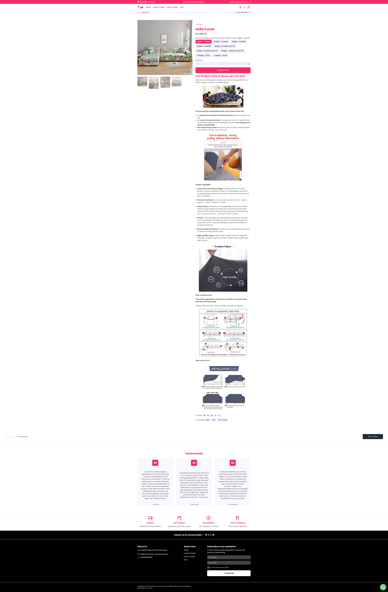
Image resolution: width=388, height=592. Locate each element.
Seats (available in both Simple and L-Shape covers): (222, 38)
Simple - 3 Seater (239, 41)
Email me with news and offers (219, 567)
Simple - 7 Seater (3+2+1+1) (232, 51)
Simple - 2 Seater (221, 41)
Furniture (199, 24)
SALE (182, 7)
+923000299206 (145, 557)
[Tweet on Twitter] (244, 12)
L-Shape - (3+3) (203, 55)
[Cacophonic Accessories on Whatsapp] (143, 2)
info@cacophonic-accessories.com (153, 554)
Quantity (199, 60)
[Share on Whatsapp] (248, 12)
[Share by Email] (250, 12)
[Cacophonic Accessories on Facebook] (138, 2)
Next (190, 47)
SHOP (214, 420)
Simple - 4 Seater (204, 46)
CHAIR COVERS (158, 7)
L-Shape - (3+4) (220, 55)
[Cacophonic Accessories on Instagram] (140, 2)
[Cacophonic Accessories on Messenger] (145, 2)
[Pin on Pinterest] (246, 12)
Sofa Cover (145, 12)
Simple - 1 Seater (203, 41)
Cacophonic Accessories (156, 586)
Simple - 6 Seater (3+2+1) (207, 51)
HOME (148, 7)
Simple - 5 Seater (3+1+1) (224, 46)
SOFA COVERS (172, 7)
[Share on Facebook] (241, 12)
